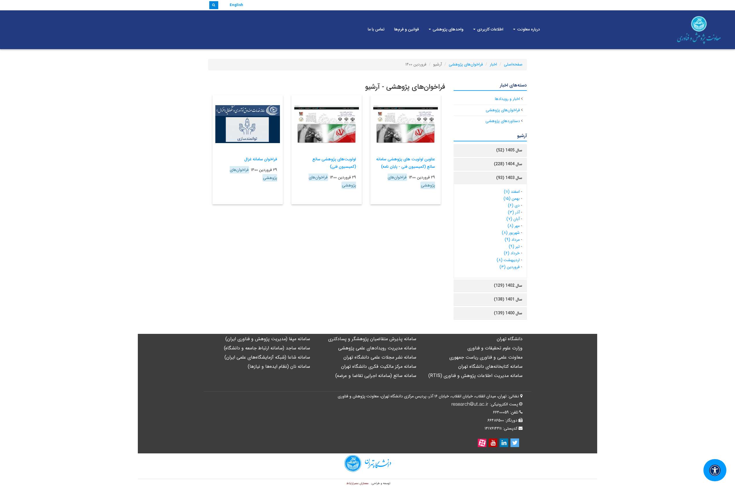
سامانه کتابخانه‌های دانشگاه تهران (490, 366)
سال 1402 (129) (508, 285)
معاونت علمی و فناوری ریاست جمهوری (486, 357)
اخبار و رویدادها (507, 99)
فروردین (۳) (510, 267)
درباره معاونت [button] (528, 29)
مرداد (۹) (512, 239)
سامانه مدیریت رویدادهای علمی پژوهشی (377, 348)
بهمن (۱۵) (512, 198)
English (236, 5)
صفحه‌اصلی (513, 64)
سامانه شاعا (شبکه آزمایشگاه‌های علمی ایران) (267, 357)
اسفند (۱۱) (512, 191)
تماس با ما (376, 29)
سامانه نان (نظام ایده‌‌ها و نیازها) (279, 366)
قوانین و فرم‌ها (406, 29)
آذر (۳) (514, 212)
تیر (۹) (514, 246)
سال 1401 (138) (508, 299)
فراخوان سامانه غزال (260, 159)
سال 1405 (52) (509, 150)
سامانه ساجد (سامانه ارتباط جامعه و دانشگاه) (267, 348)
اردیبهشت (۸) (508, 260)
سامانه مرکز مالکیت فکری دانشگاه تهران (378, 366)
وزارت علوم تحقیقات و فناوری (495, 348)
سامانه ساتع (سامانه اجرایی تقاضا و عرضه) (375, 375)
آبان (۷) (513, 219)
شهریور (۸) (511, 233)
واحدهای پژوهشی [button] (447, 29)
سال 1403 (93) (509, 178)
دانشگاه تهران (510, 338)
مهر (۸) (514, 226)
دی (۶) (514, 205)
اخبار (493, 64)
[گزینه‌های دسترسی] (714, 470)
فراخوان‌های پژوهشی (466, 64)
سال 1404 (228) (508, 164)
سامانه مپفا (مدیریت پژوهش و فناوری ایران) (267, 338)
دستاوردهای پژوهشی (503, 121)
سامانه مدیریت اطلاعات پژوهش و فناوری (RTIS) (475, 375)
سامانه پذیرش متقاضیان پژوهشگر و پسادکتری (372, 338)
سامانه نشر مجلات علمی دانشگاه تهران (379, 357)
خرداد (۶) (512, 253)
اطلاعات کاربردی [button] (489, 29)
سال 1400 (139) (508, 313)
